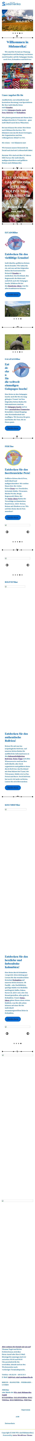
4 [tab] (19, 33)
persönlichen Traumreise (19, 409)
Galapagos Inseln (14, 407)
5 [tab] (22, 33)
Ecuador (15, 273)
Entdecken (13, 294)
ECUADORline (7, 1397)
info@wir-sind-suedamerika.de (20, 1377)
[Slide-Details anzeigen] (17, 20)
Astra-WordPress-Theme (22, 1435)
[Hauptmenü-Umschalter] (31, 4)
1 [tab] (13, 33)
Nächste (31, 20)
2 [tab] (15, 33)
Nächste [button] (28, 1033)
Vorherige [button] (7, 1033)
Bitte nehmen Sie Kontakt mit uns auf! (16, 1347)
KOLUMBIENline (16, 1400)
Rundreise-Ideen (14, 286)
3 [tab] (17, 33)
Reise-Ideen (13, 499)
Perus (12, 488)
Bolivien (9, 112)
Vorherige (4, 20)
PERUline (28, 1400)
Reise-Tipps (18, 759)
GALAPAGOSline (20, 1397)
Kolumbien (21, 112)
